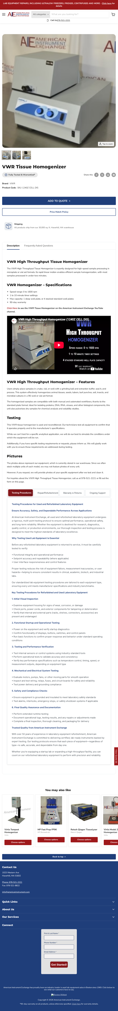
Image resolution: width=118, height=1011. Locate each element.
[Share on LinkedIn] (108, 175)
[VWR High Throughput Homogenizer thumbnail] (6, 155)
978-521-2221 (63, 20)
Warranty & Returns (72, 493)
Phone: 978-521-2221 (12, 882)
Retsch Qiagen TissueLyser (84, 829)
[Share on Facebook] (96, 175)
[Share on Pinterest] (114, 175)
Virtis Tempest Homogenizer (11, 831)
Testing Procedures (21, 493)
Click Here (76, 1004)
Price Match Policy (59, 211)
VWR (12, 183)
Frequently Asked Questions (38, 245)
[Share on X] (102, 175)
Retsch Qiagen (76, 832)
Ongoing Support (97, 493)
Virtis (6, 835)
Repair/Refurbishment (48, 493)
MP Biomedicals (44, 832)
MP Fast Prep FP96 (47, 829)
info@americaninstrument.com (16, 892)
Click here (107, 3)
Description (13, 245)
